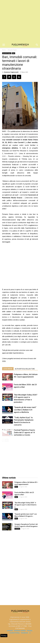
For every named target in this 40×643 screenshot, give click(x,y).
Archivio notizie (20, 631)
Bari (13, 53)
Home (4, 50)
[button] (37, 45)
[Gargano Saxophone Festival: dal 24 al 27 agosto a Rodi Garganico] (7, 527)
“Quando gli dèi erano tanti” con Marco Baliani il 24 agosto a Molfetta (25, 409)
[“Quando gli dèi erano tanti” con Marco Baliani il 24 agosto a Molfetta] (7, 409)
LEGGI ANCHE (7, 369)
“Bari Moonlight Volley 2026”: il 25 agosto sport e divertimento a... (25, 505)
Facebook (24, 633)
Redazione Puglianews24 (11, 72)
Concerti (17, 528)
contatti (10, 631)
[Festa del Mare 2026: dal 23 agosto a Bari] (7, 387)
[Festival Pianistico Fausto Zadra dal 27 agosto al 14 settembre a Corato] (7, 432)
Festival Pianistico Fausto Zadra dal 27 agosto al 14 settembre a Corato (24, 432)
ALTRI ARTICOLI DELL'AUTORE (25, 369)
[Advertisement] (20, 21)
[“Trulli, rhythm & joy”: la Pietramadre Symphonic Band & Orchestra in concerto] (7, 420)
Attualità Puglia (12, 50)
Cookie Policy (15, 633)
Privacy (29, 631)
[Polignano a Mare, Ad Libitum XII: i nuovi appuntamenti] (7, 377)
